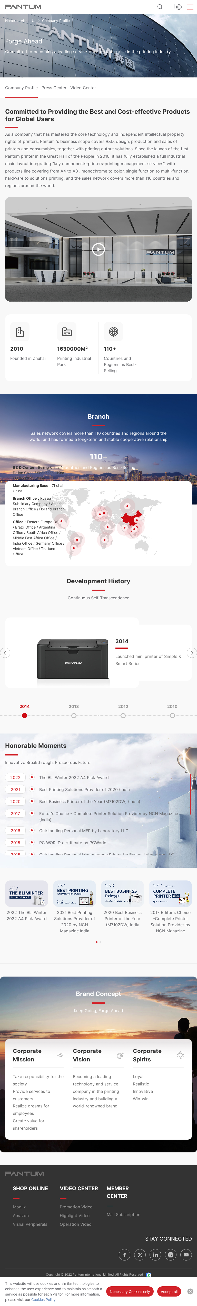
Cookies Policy (43, 1299)
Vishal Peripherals (30, 1224)
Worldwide (179, 7)
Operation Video (76, 1224)
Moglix (19, 1206)
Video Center (83, 87)
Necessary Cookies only (130, 1291)
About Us (28, 20)
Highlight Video (75, 1215)
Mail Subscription (123, 1214)
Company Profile (21, 87)
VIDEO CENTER (79, 1188)
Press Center (54, 87)
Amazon (21, 1215)
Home (10, 20)
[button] (5, 653)
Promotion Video (76, 1206)
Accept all (169, 1291)
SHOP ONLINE (30, 1188)
